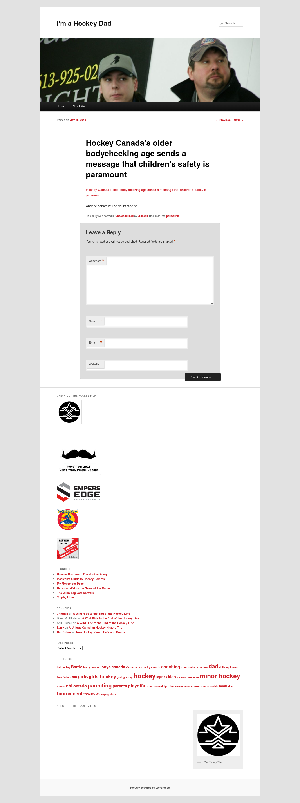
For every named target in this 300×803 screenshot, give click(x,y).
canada (118, 666)
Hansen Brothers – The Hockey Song (82, 574)
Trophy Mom (65, 597)
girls (83, 676)
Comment (96, 260)
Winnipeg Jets (106, 694)
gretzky (128, 677)
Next (238, 120)
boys (106, 666)
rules (171, 686)
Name (95, 320)
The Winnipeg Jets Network (75, 593)
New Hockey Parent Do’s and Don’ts (100, 632)
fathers (67, 677)
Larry (60, 627)
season (179, 686)
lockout (182, 677)
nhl (69, 686)
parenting (100, 685)
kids (172, 676)
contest (203, 667)
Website (94, 364)
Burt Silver (64, 632)
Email (95, 342)
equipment (232, 667)
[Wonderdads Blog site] (68, 529)
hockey (144, 675)
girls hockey (102, 676)
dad (213, 666)
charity (145, 667)
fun (74, 676)
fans (59, 677)
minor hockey (220, 675)
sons (187, 686)
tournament (70, 693)
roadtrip (162, 686)
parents (120, 686)
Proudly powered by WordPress (150, 788)
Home (61, 106)
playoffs (136, 685)
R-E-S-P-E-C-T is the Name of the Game (83, 588)
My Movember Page (70, 583)
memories (193, 677)
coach (155, 667)
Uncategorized (124, 216)
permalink (172, 216)
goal (119, 677)
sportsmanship (209, 686)
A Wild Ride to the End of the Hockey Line (101, 613)
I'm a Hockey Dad (84, 23)
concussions (189, 667)
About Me (78, 106)
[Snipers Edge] (79, 501)
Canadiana (133, 667)
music (61, 686)
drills (222, 667)
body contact (92, 667)
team (223, 686)
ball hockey (63, 667)
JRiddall (143, 216)
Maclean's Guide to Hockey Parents (81, 579)
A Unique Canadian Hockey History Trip (95, 627)
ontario (80, 686)
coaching (170, 666)
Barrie (76, 667)
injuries (161, 677)
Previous (223, 120)
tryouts (89, 694)
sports (195, 686)
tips (230, 686)
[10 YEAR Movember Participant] (79, 474)
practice (151, 686)
